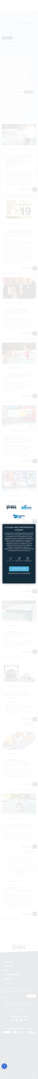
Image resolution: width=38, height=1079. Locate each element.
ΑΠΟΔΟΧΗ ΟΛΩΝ (19, 569)
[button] (4, 1066)
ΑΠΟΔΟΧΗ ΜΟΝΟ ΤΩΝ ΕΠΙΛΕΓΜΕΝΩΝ (19, 573)
